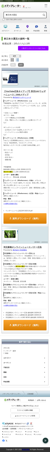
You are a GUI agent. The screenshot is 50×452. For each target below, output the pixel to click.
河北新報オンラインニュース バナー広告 (22, 247)
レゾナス (5, 437)
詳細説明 (5, 65)
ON (13, 65)
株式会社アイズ (20, 423)
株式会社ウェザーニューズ (22, 97)
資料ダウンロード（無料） (26, 218)
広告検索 (30, 394)
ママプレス (20, 434)
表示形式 (5, 60)
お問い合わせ (41, 400)
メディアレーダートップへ (11, 394)
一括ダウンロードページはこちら (33, 48)
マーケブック (7, 434)
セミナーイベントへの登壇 (26, 416)
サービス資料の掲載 (26, 410)
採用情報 (13, 429)
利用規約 (31, 400)
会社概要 (5, 429)
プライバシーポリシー (25, 429)
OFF (21, 65)
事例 (6, 353)
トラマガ (29, 431)
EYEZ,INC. (26, 449)
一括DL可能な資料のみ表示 (13, 19)
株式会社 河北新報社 (20, 250)
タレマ (37, 431)
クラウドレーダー (8, 431)
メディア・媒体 (10, 351)
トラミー (19, 431)
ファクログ (38, 434)
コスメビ (29, 434)
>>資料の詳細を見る (10, 204)
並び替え (5, 56)
